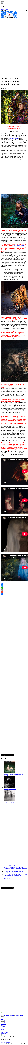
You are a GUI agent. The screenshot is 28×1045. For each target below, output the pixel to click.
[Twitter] (14, 586)
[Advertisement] (14, 33)
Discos (2, 1019)
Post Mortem (3, 1024)
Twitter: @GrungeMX (5, 1042)
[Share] (14, 594)
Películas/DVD (4, 1020)
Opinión (3, 1028)
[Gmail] (14, 592)
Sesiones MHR (4, 1032)
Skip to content (4, 9)
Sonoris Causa (4, 1022)
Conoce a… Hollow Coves (10, 802)
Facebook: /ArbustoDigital (6, 1040)
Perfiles (2, 1029)
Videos (2, 1030)
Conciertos (3, 1017)
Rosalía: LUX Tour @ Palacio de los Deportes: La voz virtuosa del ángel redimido (15, 875)
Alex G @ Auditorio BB (10, 789)
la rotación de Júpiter (18, 245)
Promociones (4, 1033)
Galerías (3, 1026)
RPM (2, 1025)
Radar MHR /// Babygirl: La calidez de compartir (13, 774)
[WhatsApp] (14, 588)
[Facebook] (14, 584)
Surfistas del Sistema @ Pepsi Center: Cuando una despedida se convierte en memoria (15, 866)
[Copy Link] (14, 590)
